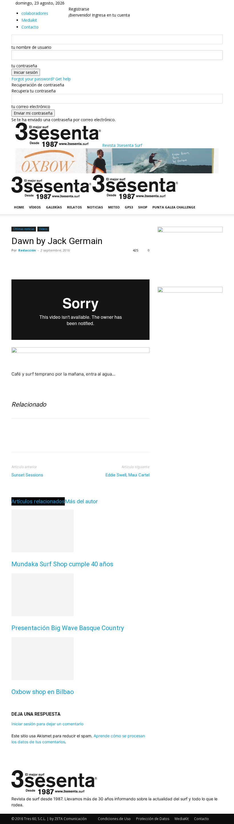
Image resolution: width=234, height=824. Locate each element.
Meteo (114, 207)
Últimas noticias (23, 229)
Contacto (201, 818)
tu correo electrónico (30, 106)
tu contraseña (24, 65)
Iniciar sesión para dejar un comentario (47, 723)
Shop (142, 207)
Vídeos (35, 207)
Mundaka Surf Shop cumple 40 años (62, 564)
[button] (216, 181)
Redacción (27, 250)
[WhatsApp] (56, 263)
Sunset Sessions (27, 475)
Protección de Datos (152, 818)
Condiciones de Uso (114, 818)
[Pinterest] (43, 263)
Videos (43, 229)
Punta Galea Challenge (173, 207)
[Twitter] (30, 263)
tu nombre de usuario (31, 47)
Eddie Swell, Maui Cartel (128, 475)
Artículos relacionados (38, 501)
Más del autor (81, 501)
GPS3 (129, 207)
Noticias (95, 207)
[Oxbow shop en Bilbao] (80, 658)
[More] (70, 263)
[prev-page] (13, 704)
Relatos (74, 207)
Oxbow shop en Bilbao (42, 691)
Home (19, 207)
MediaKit (182, 818)
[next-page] (16, 704)
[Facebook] (17, 263)
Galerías (54, 207)
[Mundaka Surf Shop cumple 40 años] (80, 531)
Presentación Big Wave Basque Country (67, 628)
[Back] (78, 3)
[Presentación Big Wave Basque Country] (80, 594)
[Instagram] (18, 810)
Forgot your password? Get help (41, 79)
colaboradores (34, 13)
